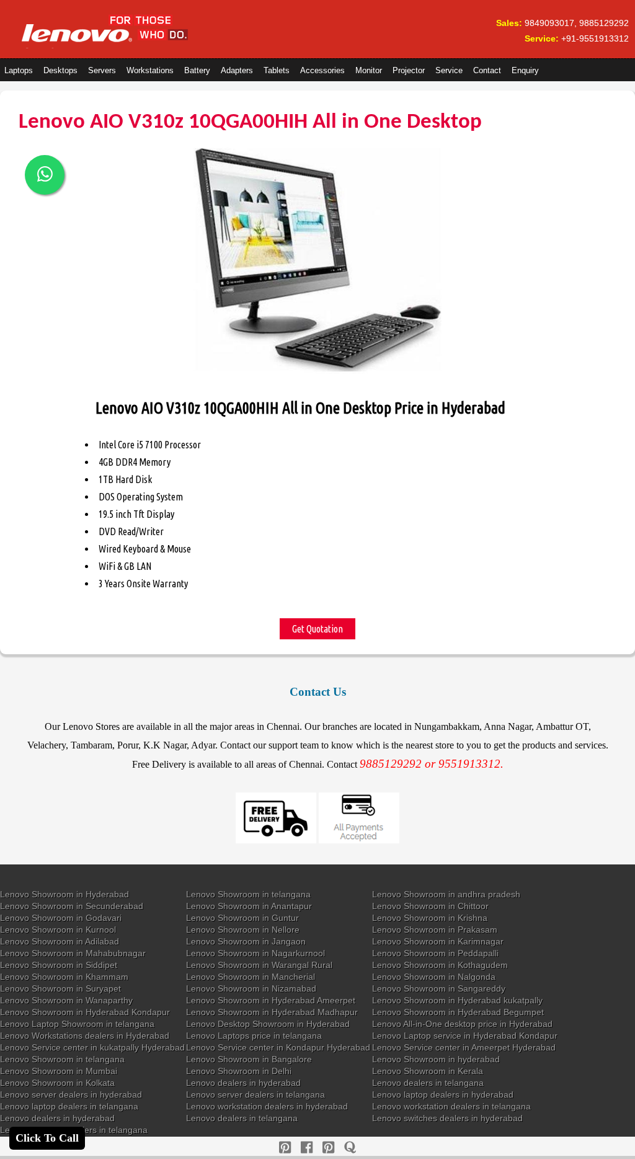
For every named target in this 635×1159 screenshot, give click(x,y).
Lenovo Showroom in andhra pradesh (446, 894)
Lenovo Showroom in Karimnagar (438, 941)
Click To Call (47, 1138)
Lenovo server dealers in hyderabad (71, 1094)
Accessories (322, 70)
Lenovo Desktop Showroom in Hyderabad (268, 1024)
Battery (197, 70)
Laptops (18, 70)
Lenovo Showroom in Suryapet (60, 988)
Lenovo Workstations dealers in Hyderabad (84, 1036)
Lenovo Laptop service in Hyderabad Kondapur (464, 1036)
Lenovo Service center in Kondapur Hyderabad (278, 1047)
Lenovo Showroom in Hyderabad (64, 894)
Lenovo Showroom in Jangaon (246, 941)
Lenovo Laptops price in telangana (254, 1036)
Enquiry (525, 70)
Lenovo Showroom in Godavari (61, 918)
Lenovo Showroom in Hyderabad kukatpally (457, 1000)
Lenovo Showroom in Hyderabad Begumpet (458, 1012)
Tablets (277, 70)
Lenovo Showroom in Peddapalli (435, 953)
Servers (102, 70)
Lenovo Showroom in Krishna (429, 918)
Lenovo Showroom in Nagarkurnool (255, 953)
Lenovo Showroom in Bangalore (249, 1059)
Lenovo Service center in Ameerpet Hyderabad (464, 1047)
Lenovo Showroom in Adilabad (59, 941)
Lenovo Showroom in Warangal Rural (259, 965)
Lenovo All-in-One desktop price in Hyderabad (462, 1024)
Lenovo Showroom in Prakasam (434, 930)
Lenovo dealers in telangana (428, 1083)
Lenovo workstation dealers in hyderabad (267, 1106)
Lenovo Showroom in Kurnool (58, 930)
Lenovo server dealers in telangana (255, 1094)
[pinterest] (285, 1147)
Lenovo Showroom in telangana (248, 894)
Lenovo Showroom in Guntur (242, 918)
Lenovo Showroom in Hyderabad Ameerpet (270, 1000)
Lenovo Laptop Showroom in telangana (77, 1024)
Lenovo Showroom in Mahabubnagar (73, 953)
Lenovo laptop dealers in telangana (69, 1106)
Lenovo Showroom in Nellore (243, 930)
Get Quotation (317, 628)
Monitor (368, 70)
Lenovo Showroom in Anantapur (249, 906)
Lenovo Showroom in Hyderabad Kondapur (85, 1012)
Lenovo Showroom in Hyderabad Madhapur (272, 1012)
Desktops (60, 70)
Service (449, 70)
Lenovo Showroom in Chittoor (430, 906)
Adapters (237, 70)
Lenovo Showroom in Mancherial (250, 977)
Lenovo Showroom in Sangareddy (438, 988)
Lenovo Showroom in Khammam (64, 977)
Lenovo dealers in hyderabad (243, 1083)
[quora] (350, 1147)
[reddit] (328, 1147)
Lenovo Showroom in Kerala (427, 1071)
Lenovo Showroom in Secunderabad (71, 906)
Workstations (150, 70)
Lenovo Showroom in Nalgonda (433, 977)
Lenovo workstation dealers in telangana (451, 1106)
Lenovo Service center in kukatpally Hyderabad (92, 1047)
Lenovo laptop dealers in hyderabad (442, 1094)
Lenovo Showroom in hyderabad (436, 1059)
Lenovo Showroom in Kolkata (57, 1083)
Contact (487, 70)
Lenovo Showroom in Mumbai (58, 1071)
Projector (409, 70)
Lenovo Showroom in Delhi (238, 1071)
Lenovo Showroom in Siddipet (58, 965)
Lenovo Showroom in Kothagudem (440, 965)
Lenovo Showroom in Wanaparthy (66, 1000)
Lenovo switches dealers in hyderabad (447, 1118)
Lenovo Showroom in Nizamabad (251, 988)
